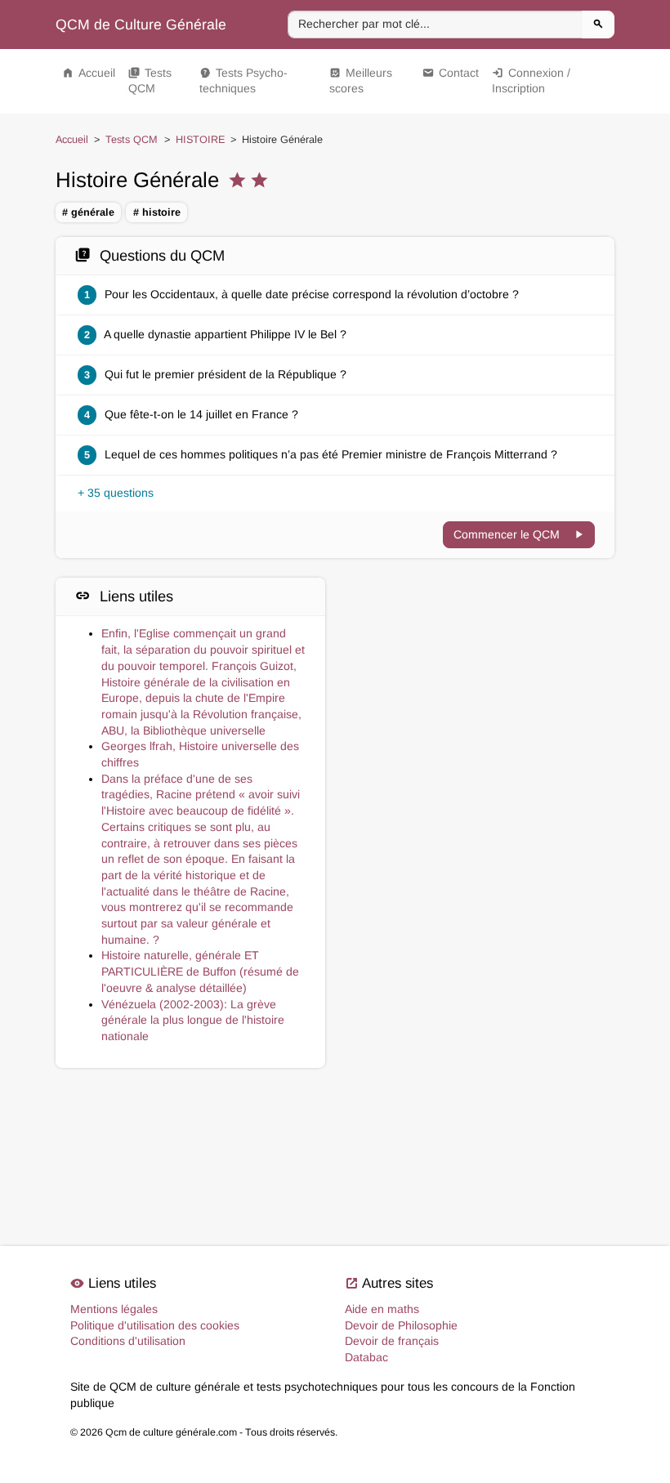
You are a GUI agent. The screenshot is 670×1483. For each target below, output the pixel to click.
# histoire (157, 212)
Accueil (88, 72)
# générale (88, 212)
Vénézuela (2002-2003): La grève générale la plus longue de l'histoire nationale (192, 1020)
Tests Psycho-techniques (243, 81)
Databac (366, 1357)
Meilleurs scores (360, 81)
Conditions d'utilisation (127, 1340)
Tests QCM (150, 81)
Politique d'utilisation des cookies (154, 1325)
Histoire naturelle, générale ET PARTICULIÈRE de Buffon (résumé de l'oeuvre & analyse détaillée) (200, 971)
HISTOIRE (200, 139)
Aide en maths (382, 1308)
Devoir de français (392, 1340)
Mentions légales (114, 1308)
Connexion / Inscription (531, 81)
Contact (450, 72)
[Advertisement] (479, 663)
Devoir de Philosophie (401, 1325)
